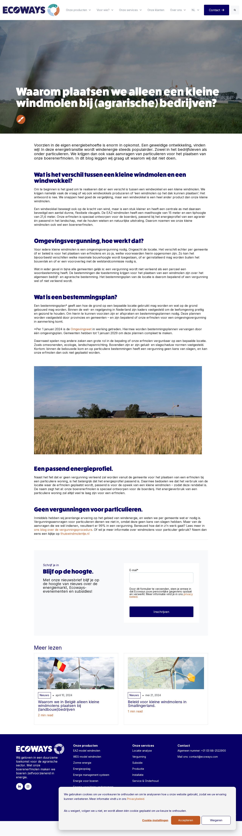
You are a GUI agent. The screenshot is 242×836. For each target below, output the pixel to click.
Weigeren (216, 820)
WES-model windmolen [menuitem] (87, 756)
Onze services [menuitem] (143, 745)
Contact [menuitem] (184, 745)
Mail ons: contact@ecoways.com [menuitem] (198, 756)
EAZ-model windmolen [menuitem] (86, 750)
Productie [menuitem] (138, 768)
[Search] (234, 10)
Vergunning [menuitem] (139, 756)
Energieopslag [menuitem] (81, 768)
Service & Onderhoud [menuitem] (145, 780)
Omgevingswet (81, 329)
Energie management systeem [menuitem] (91, 774)
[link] (31, 10)
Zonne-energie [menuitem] (82, 762)
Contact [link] (214, 10)
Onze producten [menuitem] (85, 745)
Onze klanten (155, 10)
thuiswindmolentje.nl (74, 534)
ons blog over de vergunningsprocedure (63, 530)
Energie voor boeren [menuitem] (85, 780)
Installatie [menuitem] (137, 774)
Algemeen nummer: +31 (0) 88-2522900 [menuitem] (202, 750)
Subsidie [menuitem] (137, 762)
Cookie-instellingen (155, 820)
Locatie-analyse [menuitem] (142, 750)
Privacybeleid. (136, 798)
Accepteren (185, 820)
